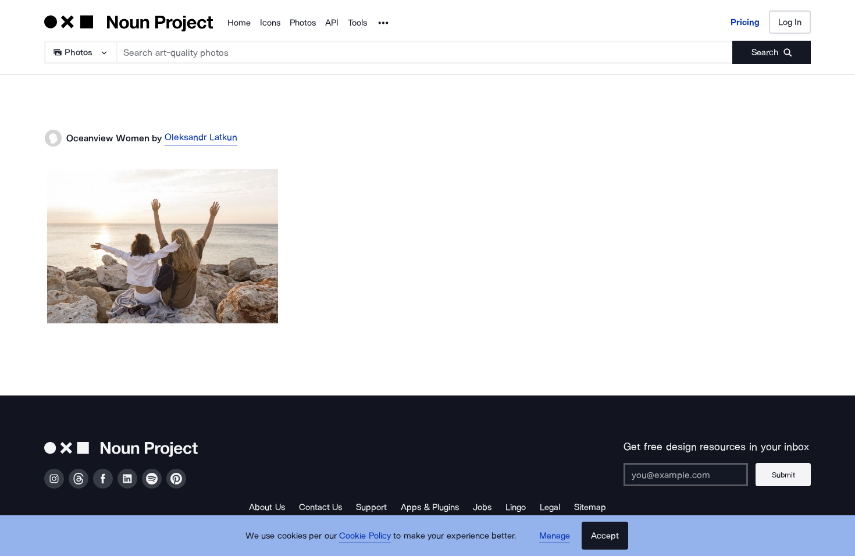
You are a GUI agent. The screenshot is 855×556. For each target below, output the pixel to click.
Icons (270, 22)
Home (239, 22)
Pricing (745, 22)
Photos (303, 22)
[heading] (162, 246)
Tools (357, 22)
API (332, 22)
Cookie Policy (365, 535)
